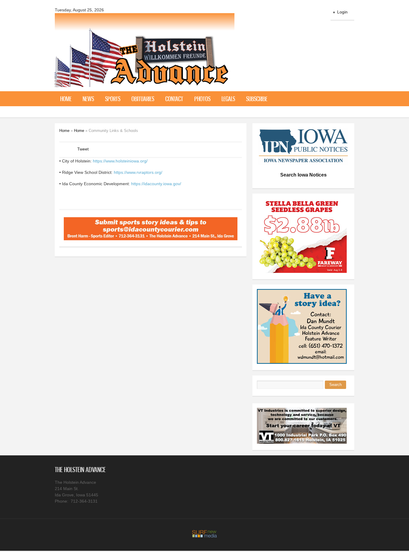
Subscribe (256, 99)
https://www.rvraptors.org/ (138, 172)
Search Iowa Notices (303, 174)
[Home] (144, 83)
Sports (112, 99)
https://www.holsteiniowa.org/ (120, 161)
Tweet (83, 149)
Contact (174, 99)
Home (66, 99)
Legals (228, 99)
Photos (202, 99)
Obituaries (142, 99)
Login (342, 12)
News (88, 99)
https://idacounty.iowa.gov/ (156, 183)
